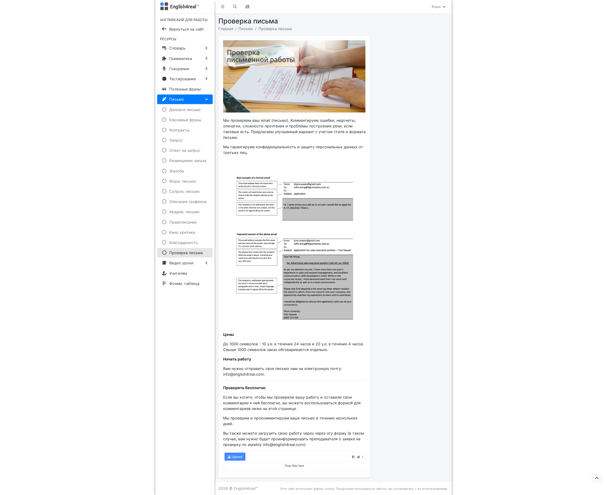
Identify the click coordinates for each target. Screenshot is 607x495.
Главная (225, 28)
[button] (222, 6)
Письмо (246, 28)
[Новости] (247, 6)
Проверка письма (275, 28)
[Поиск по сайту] (235, 6)
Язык (437, 6)
